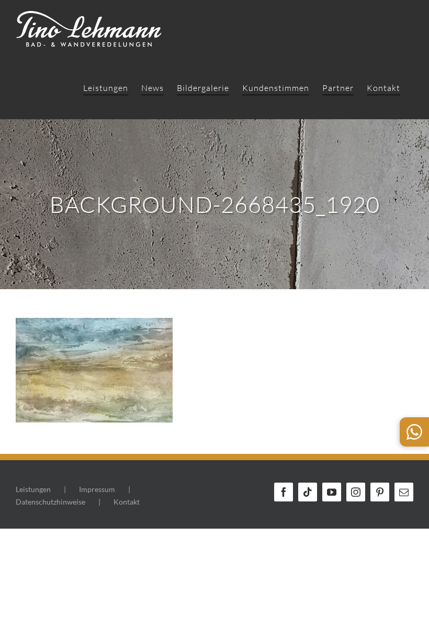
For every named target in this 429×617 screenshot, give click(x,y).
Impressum (97, 489)
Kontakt (127, 501)
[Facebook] (283, 492)
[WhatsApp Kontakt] (414, 432)
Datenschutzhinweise (50, 501)
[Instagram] (355, 492)
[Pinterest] (379, 492)
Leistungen (33, 489)
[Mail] (403, 492)
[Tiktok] (307, 492)
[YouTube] (331, 492)
